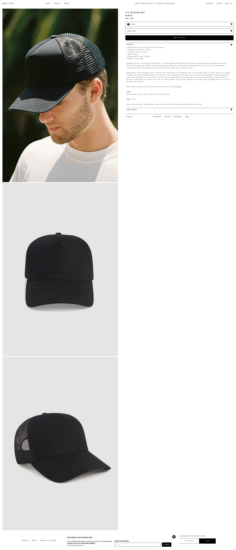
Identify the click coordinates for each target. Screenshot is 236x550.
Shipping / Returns (48, 540)
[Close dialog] (173, 536)
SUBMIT (166, 544)
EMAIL (187, 116)
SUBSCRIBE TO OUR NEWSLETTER (192, 536)
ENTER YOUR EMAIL (121, 541)
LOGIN (219, 3)
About (57, 3)
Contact (25, 540)
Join (207, 541)
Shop (47, 3)
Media (67, 3)
